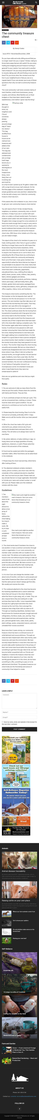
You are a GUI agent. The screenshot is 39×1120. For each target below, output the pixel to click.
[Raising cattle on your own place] (19, 889)
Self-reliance (5, 30)
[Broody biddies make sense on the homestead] (6, 932)
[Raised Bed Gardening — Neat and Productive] (6, 1060)
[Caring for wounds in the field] (19, 1006)
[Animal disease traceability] (19, 860)
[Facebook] (4, 42)
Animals (5, 848)
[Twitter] (8, 42)
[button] (3, 2)
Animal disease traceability (13, 871)
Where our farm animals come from (24, 911)
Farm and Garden (8, 1044)
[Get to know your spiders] (6, 923)
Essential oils (8, 970)
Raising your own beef (19, 938)
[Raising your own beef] (6, 940)
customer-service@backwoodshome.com (23, 1096)
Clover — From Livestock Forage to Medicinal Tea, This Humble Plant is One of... (24, 1050)
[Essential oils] (19, 963)
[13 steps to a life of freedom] (19, 984)
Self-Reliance (7, 949)
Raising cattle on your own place (16, 900)
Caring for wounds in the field (15, 1014)
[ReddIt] (17, 42)
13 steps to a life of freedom (14, 992)
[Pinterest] (12, 42)
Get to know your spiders (20, 920)
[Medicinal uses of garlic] (19, 1028)
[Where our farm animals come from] (6, 914)
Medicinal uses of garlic (12, 1035)
